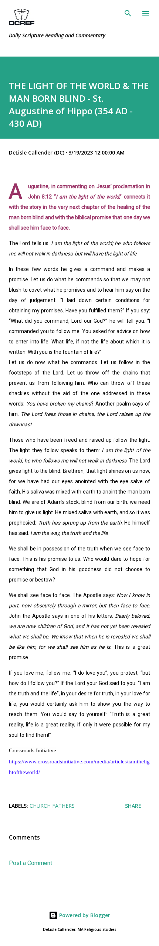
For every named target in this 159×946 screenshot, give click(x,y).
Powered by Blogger (84, 915)
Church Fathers (52, 805)
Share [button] (133, 805)
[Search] (128, 13)
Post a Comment (30, 863)
